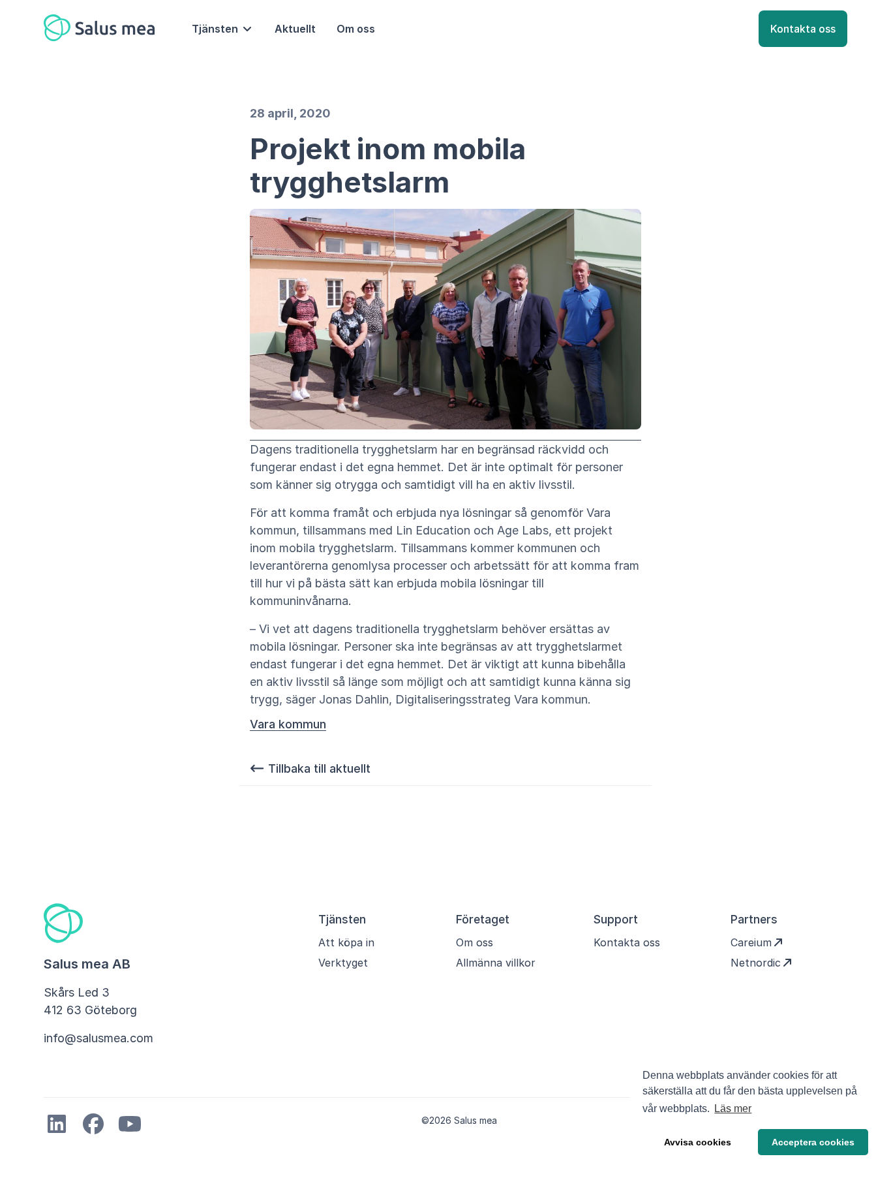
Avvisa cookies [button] (697, 1142)
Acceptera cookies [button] (813, 1142)
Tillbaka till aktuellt (317, 768)
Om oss (356, 28)
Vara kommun (288, 725)
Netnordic (756, 962)
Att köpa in (346, 942)
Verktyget (343, 962)
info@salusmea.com (98, 1038)
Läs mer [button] (732, 1108)
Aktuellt (295, 28)
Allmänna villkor (496, 962)
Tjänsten (215, 28)
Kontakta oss (803, 28)
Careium (751, 942)
